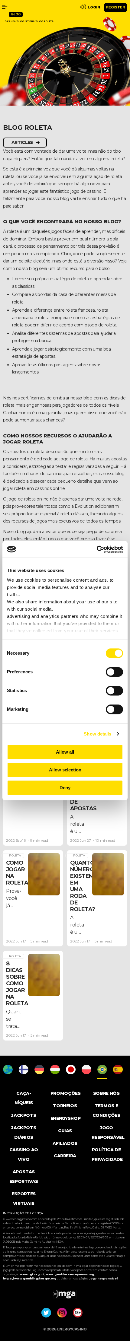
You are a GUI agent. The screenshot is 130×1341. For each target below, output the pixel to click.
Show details (97, 733)
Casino (10, 21)
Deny (65, 787)
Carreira (65, 1155)
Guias (65, 1130)
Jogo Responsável (103, 1278)
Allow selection (65, 769)
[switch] (114, 672)
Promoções (65, 1093)
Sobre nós (106, 1093)
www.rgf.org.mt (32, 1274)
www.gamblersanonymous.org (70, 1274)
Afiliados (65, 1143)
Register (115, 7)
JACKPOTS (23, 1115)
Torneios (65, 1105)
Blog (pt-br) (25, 21)
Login (94, 7)
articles (22, 142)
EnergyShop (65, 1118)
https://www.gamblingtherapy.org (29, 1278)
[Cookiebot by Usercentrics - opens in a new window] (96, 549)
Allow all (65, 752)
